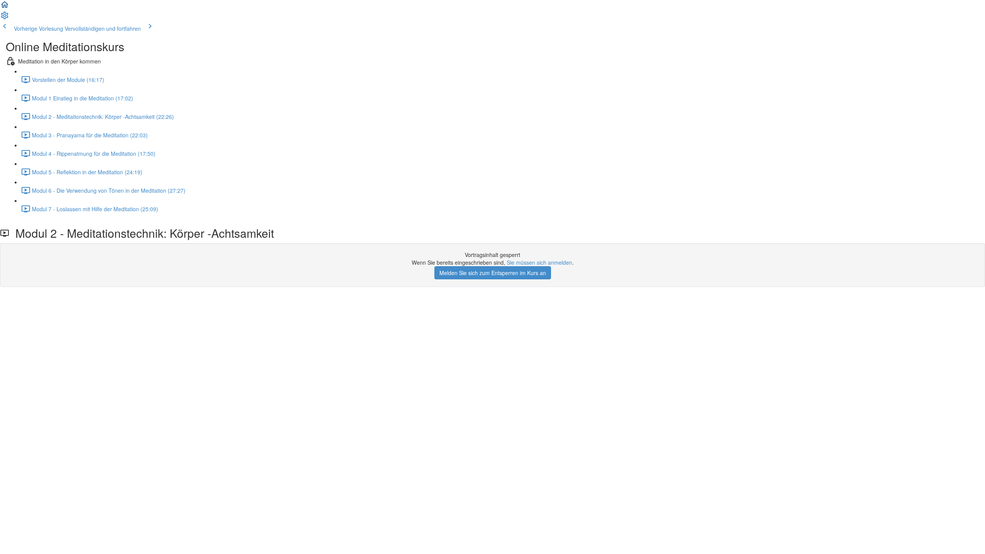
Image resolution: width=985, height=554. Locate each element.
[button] (4, 7)
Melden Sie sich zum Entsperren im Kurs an (492, 273)
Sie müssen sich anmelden (539, 262)
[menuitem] (4, 18)
